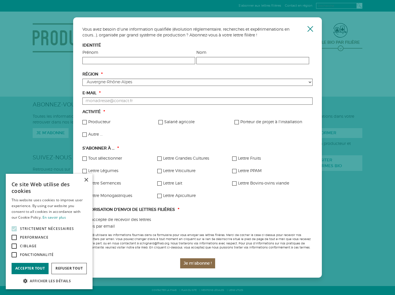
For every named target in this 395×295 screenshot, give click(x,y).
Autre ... (95, 134)
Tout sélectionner (105, 158)
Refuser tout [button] (69, 268)
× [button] (86, 180)
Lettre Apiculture (179, 196)
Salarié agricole (179, 122)
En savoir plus (54, 217)
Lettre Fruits (249, 158)
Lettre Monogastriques (110, 196)
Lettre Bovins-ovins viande (263, 183)
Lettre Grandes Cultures (186, 158)
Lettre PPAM (250, 171)
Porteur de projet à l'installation (271, 122)
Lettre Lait (172, 183)
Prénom (90, 53)
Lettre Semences (104, 183)
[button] (49, 280)
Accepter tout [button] (30, 268)
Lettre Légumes (103, 171)
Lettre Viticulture (179, 171)
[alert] (49, 232)
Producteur (99, 122)
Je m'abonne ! (198, 263)
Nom (201, 53)
